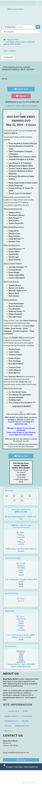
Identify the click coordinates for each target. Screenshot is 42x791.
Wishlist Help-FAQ (21, 726)
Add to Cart (22, 88)
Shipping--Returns (11, 716)
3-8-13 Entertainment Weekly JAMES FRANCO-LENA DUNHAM (21, 636)
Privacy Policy (27, 716)
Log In (6, 51)
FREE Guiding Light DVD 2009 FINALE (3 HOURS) (21, 550)
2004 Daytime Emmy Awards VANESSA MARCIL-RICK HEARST (19, 43)
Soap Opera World (29, 782)
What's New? (10, 611)
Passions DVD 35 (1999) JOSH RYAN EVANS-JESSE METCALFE (21, 665)
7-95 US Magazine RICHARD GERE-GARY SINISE (21, 580)
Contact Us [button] (21, 760)
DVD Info (8, 726)
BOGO (25, 711)
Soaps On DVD (13, 39)
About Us (8, 730)
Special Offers (14, 711)
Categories (9, 57)
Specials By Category (13, 558)
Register (13, 51)
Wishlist (22, 95)
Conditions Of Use (11, 721)
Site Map (25, 721)
